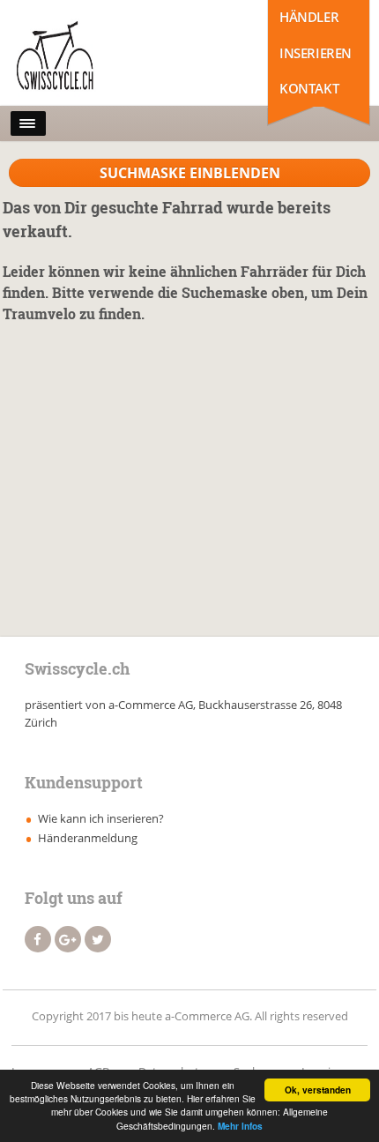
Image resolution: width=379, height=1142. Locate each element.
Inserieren (315, 53)
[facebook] (38, 939)
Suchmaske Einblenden (190, 173)
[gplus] (68, 939)
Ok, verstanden (318, 1090)
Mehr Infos (240, 1126)
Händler (308, 17)
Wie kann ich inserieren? (101, 818)
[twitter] (98, 939)
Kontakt (308, 88)
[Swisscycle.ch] (89, 57)
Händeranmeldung (87, 838)
